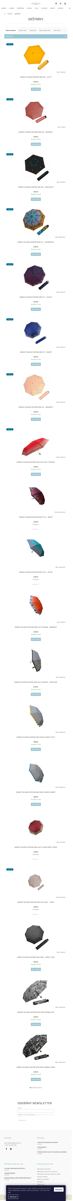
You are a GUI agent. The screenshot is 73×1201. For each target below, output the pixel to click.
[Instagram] (11, 1149)
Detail (35, 529)
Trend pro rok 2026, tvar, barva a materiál (52, 1152)
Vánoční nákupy (9, 1173)
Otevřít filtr (9, 36)
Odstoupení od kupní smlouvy (47, 1171)
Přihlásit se (22, 1120)
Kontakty (40, 1182)
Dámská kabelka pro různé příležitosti (17, 1178)
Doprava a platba (43, 1179)
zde (9, 1192)
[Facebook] (6, 1149)
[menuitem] (4, 8)
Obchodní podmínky (44, 1169)
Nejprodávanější (44, 30)
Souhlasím (58, 1189)
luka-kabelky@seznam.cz (12, 1143)
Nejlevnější (23, 30)
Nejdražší (33, 30)
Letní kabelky (42, 1147)
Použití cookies (42, 1176)
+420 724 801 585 (10, 1145)
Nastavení (13, 1197)
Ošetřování (41, 1184)
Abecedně (57, 30)
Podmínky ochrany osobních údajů (48, 1174)
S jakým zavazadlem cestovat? (47, 1142)
